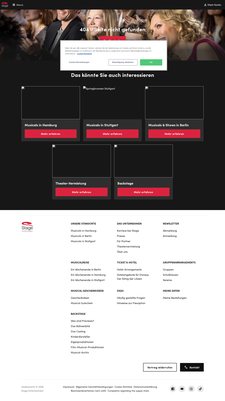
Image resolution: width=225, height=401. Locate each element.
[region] (113, 55)
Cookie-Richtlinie (84, 54)
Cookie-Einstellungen (79, 62)
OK (151, 62)
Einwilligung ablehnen (123, 62)
